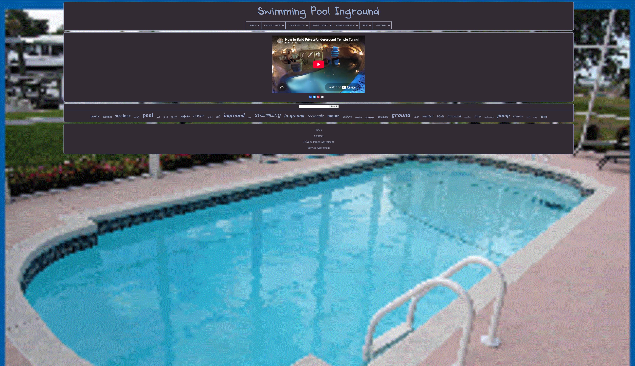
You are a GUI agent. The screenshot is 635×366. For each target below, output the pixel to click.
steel (165, 117)
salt (218, 116)
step (249, 117)
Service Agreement (319, 147)
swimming (267, 115)
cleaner (518, 116)
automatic (383, 116)
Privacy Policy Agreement (318, 141)
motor (333, 115)
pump (503, 115)
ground (401, 115)
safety (185, 116)
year (416, 116)
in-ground (294, 115)
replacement (489, 117)
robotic (358, 117)
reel (158, 117)
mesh (136, 117)
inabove (347, 116)
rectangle (316, 115)
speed (174, 116)
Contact (318, 135)
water (210, 117)
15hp (544, 116)
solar (440, 116)
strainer (122, 115)
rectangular (369, 117)
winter (427, 116)
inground (234, 115)
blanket (107, 116)
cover (198, 115)
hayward (454, 116)
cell (528, 117)
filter (477, 116)
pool (148, 115)
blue (535, 117)
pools (95, 116)
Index (318, 129)
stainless (467, 117)
